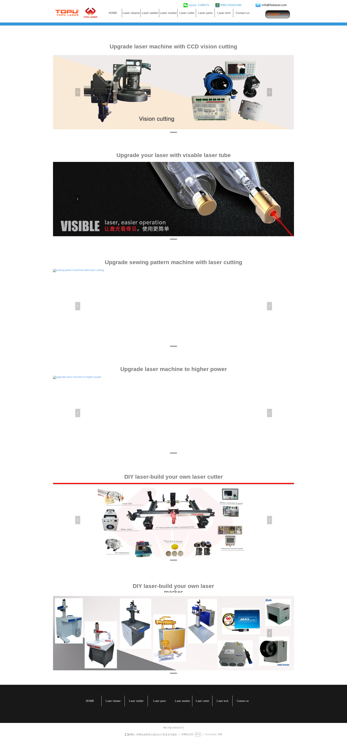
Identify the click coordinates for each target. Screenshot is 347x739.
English (274, 14)
